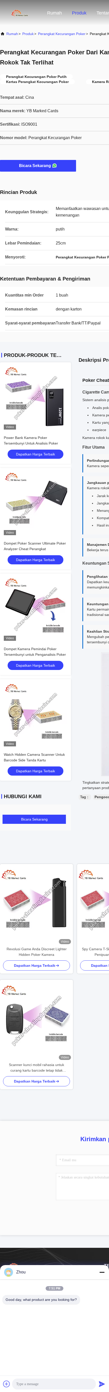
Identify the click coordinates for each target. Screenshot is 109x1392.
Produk (79, 12)
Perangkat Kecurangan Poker (61, 34)
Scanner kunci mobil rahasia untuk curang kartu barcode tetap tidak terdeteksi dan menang (36, 1068)
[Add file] (6, 1383)
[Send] (102, 1383)
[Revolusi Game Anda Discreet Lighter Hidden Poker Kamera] (36, 905)
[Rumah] (20, 13)
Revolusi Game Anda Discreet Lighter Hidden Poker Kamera (37, 952)
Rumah (54, 12)
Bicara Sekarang (35, 165)
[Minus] (102, 1272)
